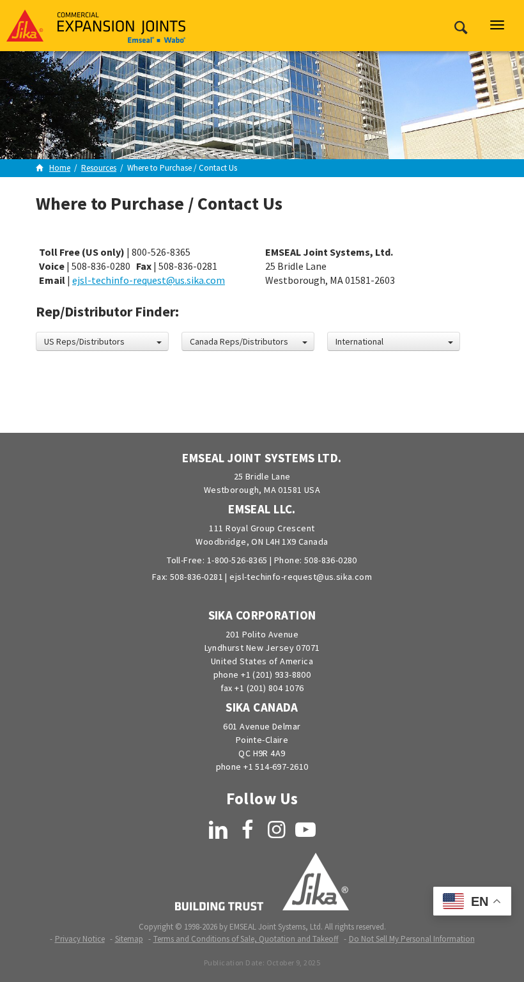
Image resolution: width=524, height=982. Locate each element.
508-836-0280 (330, 560)
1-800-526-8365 (237, 560)
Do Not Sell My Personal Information (412, 938)
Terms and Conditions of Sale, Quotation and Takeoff (246, 938)
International (359, 341)
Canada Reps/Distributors (239, 341)
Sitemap (129, 938)
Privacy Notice (80, 938)
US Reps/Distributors (84, 341)
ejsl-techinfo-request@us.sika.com (148, 280)
